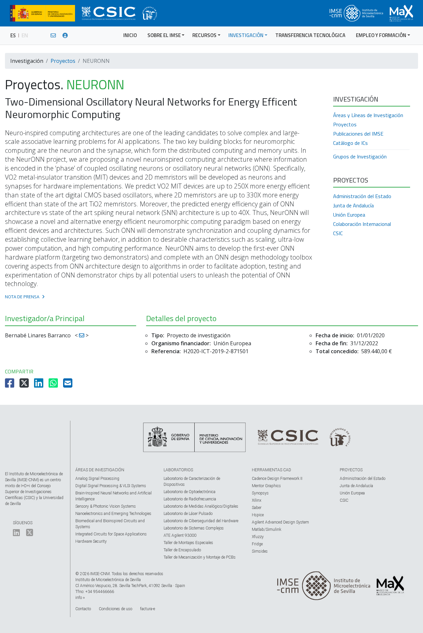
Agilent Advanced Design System (280, 522)
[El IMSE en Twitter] (29, 534)
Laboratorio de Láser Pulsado (188, 513)
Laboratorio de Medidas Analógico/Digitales (201, 506)
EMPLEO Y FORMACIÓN (381, 35)
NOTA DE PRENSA (22, 297)
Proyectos (63, 60)
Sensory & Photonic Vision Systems (105, 506)
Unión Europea (349, 215)
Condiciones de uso (115, 609)
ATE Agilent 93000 (180, 535)
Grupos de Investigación (360, 156)
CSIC (338, 233)
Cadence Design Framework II (277, 478)
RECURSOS (204, 35)
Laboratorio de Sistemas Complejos (194, 528)
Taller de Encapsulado (182, 550)
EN (24, 35)
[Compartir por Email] (68, 385)
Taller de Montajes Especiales (188, 542)
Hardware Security (91, 541)
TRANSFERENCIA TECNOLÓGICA (310, 35)
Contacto (83, 609)
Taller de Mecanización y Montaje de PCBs (200, 557)
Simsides (260, 551)
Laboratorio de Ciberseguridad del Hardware (201, 521)
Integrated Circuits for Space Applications (111, 534)
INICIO (130, 35)
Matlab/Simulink (266, 529)
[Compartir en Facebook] (10, 385)
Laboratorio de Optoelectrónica (189, 491)
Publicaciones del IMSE (358, 134)
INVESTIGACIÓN (245, 35)
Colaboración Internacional (362, 224)
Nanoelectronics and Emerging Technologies (113, 513)
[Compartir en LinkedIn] (39, 385)
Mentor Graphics (266, 486)
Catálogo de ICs (350, 143)
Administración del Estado (362, 196)
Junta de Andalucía (353, 205)
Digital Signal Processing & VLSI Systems (110, 486)
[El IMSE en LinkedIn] (16, 534)
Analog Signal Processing (97, 478)
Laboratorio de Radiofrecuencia (190, 499)
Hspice (258, 515)
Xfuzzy (258, 536)
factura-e (147, 609)
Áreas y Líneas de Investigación (368, 115)
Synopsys (260, 493)
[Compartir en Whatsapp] (54, 385)
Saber (256, 507)
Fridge (257, 544)
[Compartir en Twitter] (24, 385)
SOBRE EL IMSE (164, 35)
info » (80, 597)
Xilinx (256, 500)
